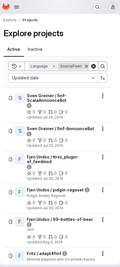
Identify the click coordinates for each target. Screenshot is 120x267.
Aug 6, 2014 (53, 242)
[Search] (102, 66)
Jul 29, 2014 (53, 117)
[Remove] (86, 66)
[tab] (13, 49)
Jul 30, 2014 (53, 178)
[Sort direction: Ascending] (102, 78)
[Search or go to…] (97, 7)
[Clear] (93, 66)
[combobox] (53, 78)
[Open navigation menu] (16, 7)
